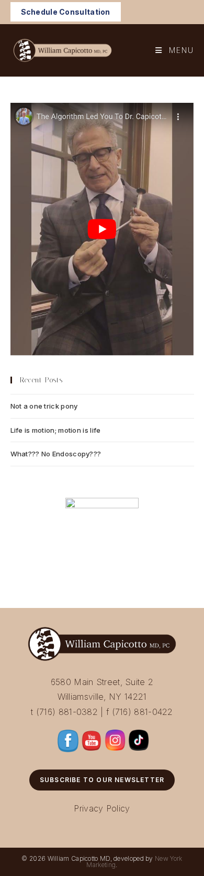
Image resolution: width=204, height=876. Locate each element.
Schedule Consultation (65, 11)
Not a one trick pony (44, 406)
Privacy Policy (102, 808)
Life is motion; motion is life (55, 430)
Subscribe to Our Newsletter (102, 780)
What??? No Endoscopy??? (55, 454)
